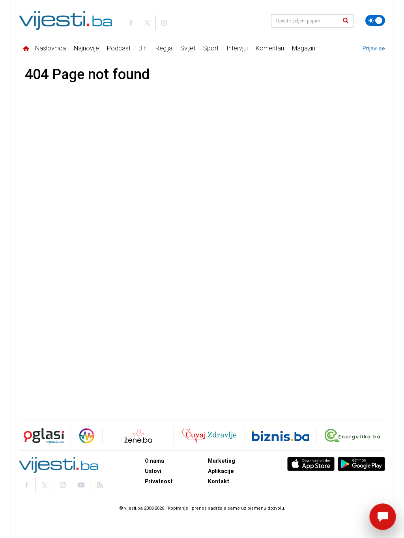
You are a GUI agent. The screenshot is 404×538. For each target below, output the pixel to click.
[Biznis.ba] (280, 436)
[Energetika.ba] (354, 436)
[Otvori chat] (383, 516)
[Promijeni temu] (375, 20)
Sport (211, 48)
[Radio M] (41, 436)
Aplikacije (221, 471)
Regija (163, 48)
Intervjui (237, 48)
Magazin (303, 48)
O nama (154, 461)
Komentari (270, 48)
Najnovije (86, 48)
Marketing (221, 461)
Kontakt (218, 481)
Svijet (187, 48)
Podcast (119, 48)
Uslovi (153, 471)
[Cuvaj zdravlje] (209, 436)
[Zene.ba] (138, 436)
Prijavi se (374, 48)
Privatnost (159, 481)
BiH (143, 48)
